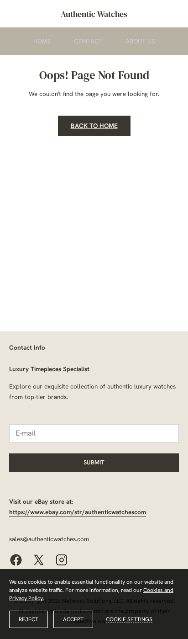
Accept (73, 619)
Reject (28, 619)
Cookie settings (129, 619)
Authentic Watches (94, 14)
